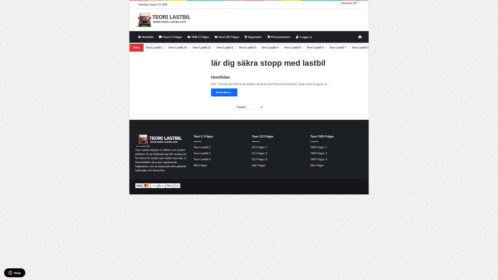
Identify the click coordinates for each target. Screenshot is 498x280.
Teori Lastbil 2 (239, 47)
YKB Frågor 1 (318, 147)
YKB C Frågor (200, 36)
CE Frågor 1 (259, 147)
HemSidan (220, 77)
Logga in (305, 36)
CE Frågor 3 (259, 159)
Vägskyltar (254, 36)
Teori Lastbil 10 (192, 47)
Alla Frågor (200, 165)
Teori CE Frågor (228, 36)
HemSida (147, 36)
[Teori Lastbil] (163, 20)
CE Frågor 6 (147, 47)
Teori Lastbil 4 (284, 47)
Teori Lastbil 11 (216, 47)
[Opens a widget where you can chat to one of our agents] (14, 273)
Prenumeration (280, 36)
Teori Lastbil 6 (329, 47)
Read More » (224, 92)
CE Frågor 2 (259, 153)
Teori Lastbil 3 (261, 47)
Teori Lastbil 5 (307, 47)
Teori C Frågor (172, 36)
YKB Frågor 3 (318, 159)
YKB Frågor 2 (318, 153)
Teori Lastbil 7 (352, 47)
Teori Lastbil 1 (168, 47)
